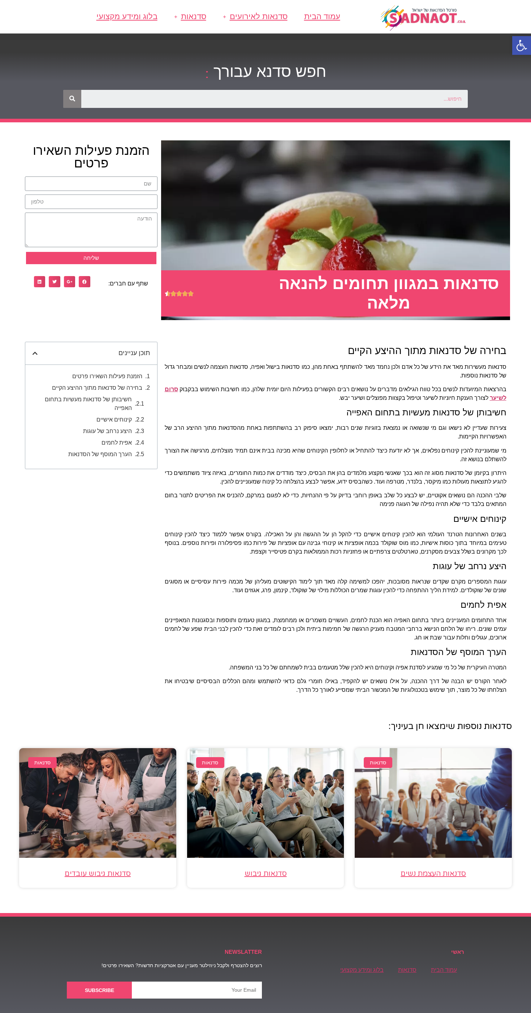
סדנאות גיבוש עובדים (98, 873)
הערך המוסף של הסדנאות (100, 454)
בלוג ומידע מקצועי (126, 16)
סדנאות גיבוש (266, 873)
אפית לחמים (117, 443)
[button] (521, 45)
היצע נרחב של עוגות (107, 431)
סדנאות (193, 16)
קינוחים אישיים (114, 419)
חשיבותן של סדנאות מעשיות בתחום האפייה (88, 403)
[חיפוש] (72, 99)
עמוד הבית (322, 16)
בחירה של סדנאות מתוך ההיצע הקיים (97, 388)
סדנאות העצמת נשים (433, 873)
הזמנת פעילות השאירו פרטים (107, 376)
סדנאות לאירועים (259, 16)
